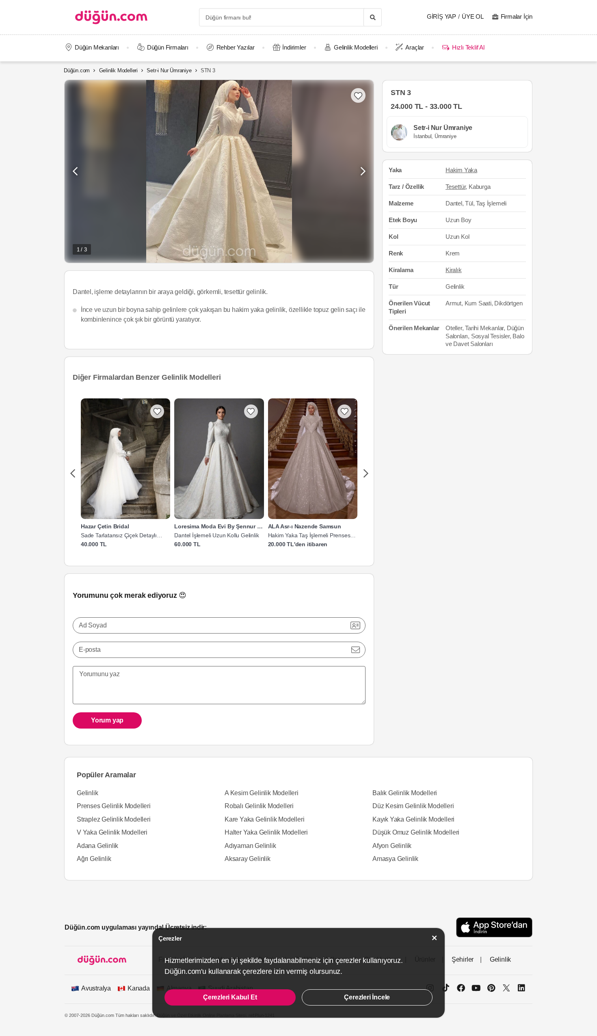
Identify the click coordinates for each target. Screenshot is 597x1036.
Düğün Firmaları (167, 47)
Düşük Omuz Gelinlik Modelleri (415, 832)
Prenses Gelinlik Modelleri (114, 805)
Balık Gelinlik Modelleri (404, 792)
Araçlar (414, 47)
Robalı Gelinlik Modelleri (259, 805)
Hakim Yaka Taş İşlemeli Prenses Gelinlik (309, 535)
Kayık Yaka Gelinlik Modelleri (413, 819)
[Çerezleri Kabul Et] (434, 938)
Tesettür (455, 187)
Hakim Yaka (461, 170)
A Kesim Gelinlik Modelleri (261, 792)
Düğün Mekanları (97, 47)
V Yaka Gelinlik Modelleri (112, 832)
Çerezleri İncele (367, 997)
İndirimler (294, 47)
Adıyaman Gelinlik (250, 845)
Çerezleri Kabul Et (230, 997)
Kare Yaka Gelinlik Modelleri (264, 819)
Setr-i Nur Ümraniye (169, 70)
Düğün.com (77, 70)
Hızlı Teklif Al (468, 47)
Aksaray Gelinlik (247, 858)
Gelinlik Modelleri (355, 47)
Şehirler (463, 959)
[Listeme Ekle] (157, 411)
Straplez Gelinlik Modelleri (114, 819)
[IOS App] (494, 927)
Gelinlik (87, 792)
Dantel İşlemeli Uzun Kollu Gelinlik (216, 535)
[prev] (72, 474)
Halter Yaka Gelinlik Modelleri (266, 832)
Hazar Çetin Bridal (105, 526)
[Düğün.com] (111, 17)
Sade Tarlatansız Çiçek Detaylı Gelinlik (119, 535)
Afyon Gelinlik (391, 845)
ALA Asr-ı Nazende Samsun (304, 526)
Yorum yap (107, 720)
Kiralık (454, 269)
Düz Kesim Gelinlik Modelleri (413, 805)
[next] (365, 474)
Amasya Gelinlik (395, 858)
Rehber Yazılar (235, 47)
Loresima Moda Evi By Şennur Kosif (219, 526)
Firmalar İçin (516, 16)
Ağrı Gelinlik (94, 858)
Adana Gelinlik (97, 845)
